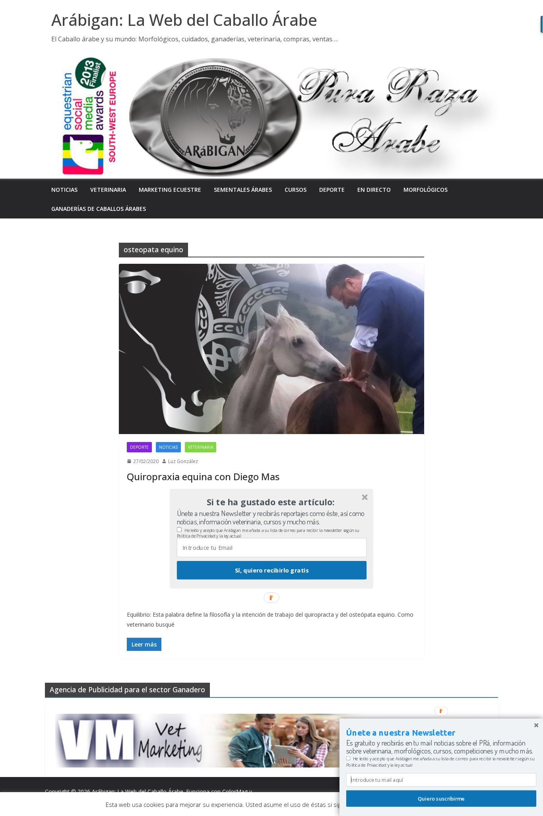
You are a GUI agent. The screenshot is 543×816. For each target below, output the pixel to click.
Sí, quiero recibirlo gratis (271, 570)
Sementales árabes (243, 189)
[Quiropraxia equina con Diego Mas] (271, 349)
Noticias (64, 189)
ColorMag (235, 791)
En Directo (374, 189)
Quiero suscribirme (441, 798)
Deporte (332, 189)
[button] (271, 502)
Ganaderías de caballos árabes (98, 208)
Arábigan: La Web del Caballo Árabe (184, 20)
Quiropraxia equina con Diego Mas (203, 476)
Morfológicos (425, 189)
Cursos (295, 189)
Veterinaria (108, 189)
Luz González (183, 461)
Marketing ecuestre (170, 189)
